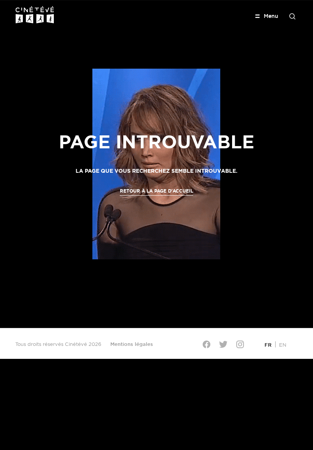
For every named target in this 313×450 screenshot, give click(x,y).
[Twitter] (223, 344)
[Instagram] (240, 344)
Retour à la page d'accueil (156, 190)
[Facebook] (206, 344)
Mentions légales (131, 344)
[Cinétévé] (35, 14)
